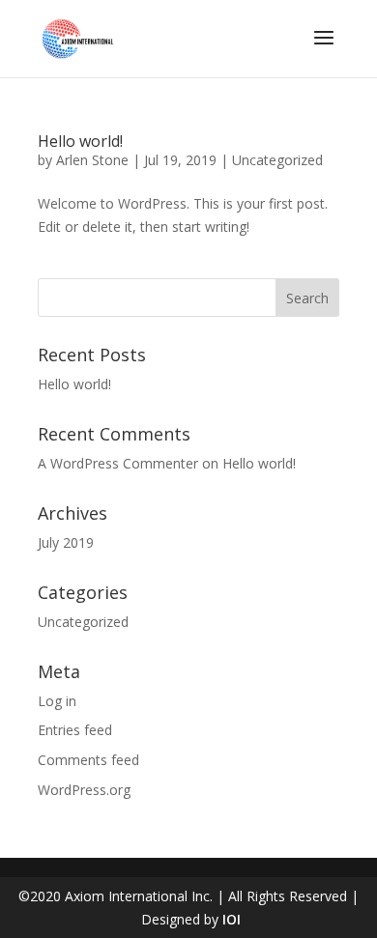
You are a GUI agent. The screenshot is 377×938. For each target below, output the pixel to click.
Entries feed (75, 730)
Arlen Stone (92, 160)
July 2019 (66, 542)
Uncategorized (277, 160)
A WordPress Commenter (118, 463)
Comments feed (88, 760)
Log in (57, 701)
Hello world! (80, 141)
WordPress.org (84, 790)
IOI (231, 919)
